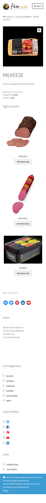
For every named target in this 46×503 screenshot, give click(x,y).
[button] (39, 30)
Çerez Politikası (11, 469)
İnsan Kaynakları (12, 396)
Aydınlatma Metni (12, 464)
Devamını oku (23, 161)
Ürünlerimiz (10, 381)
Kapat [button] (5, 490)
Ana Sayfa (9, 16)
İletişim (8, 400)
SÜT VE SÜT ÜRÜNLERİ (23, 16)
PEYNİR (36, 16)
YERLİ (12, 98)
